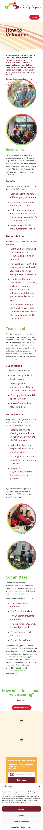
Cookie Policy (15, 827)
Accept (21, 809)
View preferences (21, 822)
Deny (21, 815)
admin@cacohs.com (16, 671)
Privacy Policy (26, 827)
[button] (39, 786)
